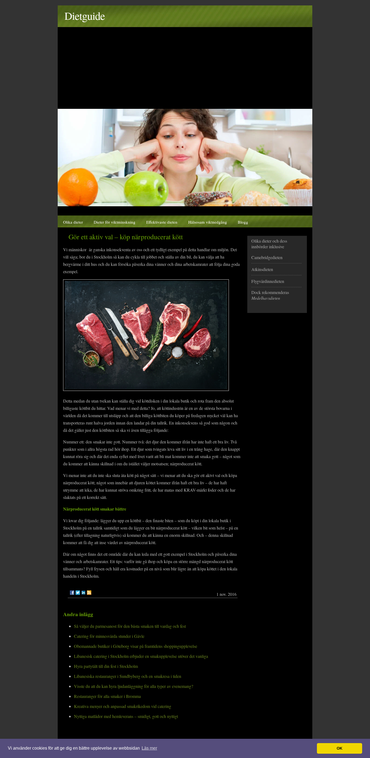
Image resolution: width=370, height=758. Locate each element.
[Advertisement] (185, 68)
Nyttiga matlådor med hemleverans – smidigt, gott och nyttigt (126, 716)
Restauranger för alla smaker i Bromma (107, 696)
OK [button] (339, 748)
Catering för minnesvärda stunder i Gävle (109, 636)
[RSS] (89, 592)
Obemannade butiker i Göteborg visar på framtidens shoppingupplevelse (135, 646)
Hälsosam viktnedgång (207, 222)
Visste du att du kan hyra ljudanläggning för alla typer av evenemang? (133, 686)
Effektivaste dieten (161, 222)
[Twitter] (78, 592)
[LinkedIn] (83, 592)
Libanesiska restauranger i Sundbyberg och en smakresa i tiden (127, 676)
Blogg (243, 222)
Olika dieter (73, 222)
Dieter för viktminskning (114, 222)
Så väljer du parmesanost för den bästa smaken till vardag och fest (130, 626)
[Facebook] (72, 592)
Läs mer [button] (149, 748)
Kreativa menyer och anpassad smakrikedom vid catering (122, 706)
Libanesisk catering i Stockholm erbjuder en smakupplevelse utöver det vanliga (141, 656)
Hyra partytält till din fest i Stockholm (106, 666)
